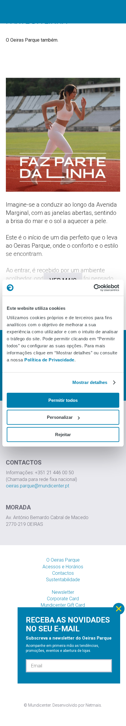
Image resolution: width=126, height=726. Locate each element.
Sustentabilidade (63, 579)
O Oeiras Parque (63, 560)
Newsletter (63, 592)
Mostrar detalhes (90, 382)
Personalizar (60, 417)
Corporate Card (63, 598)
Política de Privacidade (49, 359)
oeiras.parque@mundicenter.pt (37, 486)
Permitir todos (63, 400)
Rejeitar (63, 434)
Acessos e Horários (62, 566)
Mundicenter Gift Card (63, 605)
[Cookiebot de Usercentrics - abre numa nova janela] (93, 288)
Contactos (63, 573)
